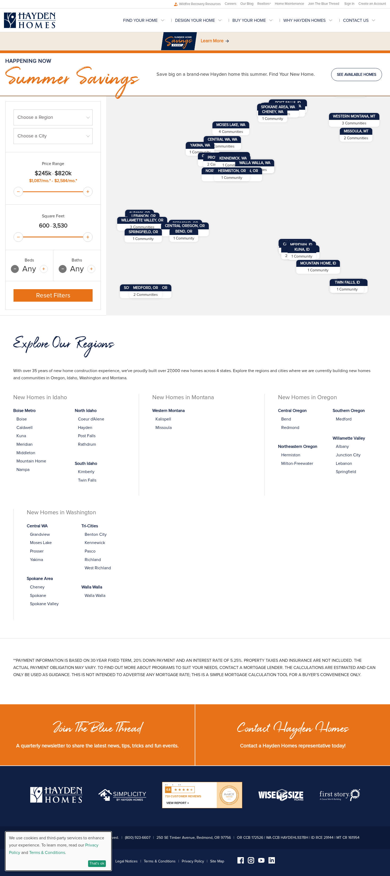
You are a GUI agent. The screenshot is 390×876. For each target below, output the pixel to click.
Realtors (264, 4)
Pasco (90, 551)
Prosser (37, 551)
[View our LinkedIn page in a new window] (271, 862)
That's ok (96, 863)
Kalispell (163, 419)
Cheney (37, 587)
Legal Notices (126, 861)
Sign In (349, 4)
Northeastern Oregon (297, 446)
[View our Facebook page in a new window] (240, 862)
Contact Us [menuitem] (356, 20)
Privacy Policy (193, 861)
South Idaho (86, 463)
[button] (222, 143)
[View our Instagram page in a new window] (251, 862)
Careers (230, 4)
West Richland (98, 568)
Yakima (36, 560)
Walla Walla (91, 587)
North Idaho (86, 410)
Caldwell (24, 428)
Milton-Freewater (297, 463)
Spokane (38, 595)
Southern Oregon (349, 410)
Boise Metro (24, 410)
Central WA (37, 526)
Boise (21, 419)
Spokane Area (40, 578)
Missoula (163, 428)
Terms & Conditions (160, 861)
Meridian (24, 444)
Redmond (290, 428)
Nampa (22, 470)
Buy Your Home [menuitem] (249, 20)
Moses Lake (41, 543)
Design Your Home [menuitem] (195, 20)
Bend (286, 419)
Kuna (21, 436)
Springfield (346, 472)
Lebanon (344, 463)
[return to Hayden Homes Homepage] (56, 801)
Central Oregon (292, 410)
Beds (29, 260)
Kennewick (95, 543)
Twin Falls (87, 480)
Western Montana (168, 410)
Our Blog (246, 4)
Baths (77, 260)
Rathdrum (87, 444)
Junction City (348, 455)
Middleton (25, 453)
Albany (342, 446)
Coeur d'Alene (91, 419)
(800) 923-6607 (137, 838)
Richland (93, 560)
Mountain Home (31, 461)
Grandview (40, 534)
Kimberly (86, 472)
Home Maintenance (289, 4)
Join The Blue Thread (323, 4)
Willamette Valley (349, 438)
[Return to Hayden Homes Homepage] (30, 20)
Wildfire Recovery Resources (200, 4)
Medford (344, 419)
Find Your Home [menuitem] (140, 20)
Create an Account (372, 4)
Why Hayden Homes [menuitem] (304, 20)
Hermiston (290, 455)
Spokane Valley (44, 604)
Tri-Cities (89, 526)
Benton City (96, 534)
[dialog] (58, 851)
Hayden (85, 428)
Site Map (217, 861)
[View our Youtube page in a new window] (261, 861)
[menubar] (254, 20)
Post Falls (87, 436)
